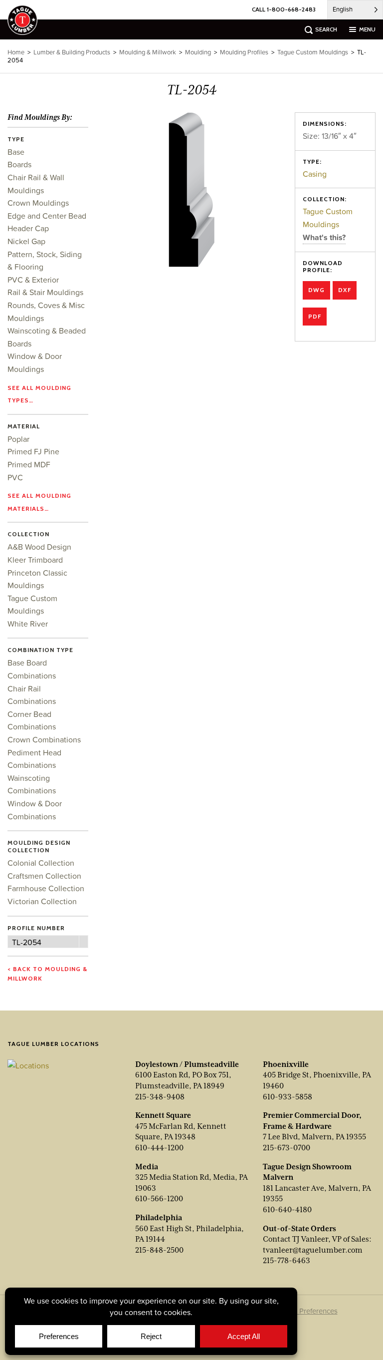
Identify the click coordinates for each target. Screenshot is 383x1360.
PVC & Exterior (33, 280)
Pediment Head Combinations (34, 758)
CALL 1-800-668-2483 (284, 9)
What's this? (324, 237)
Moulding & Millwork (147, 52)
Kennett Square (163, 1115)
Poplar (18, 439)
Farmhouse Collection (45, 888)
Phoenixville (286, 1064)
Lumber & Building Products (71, 52)
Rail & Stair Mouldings (45, 292)
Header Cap (28, 228)
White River (27, 624)
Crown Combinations (44, 739)
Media (146, 1166)
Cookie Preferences (306, 1311)
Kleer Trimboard (35, 560)
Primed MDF (28, 464)
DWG (316, 290)
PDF (314, 316)
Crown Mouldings (38, 203)
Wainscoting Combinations (31, 784)
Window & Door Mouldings (34, 362)
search (326, 29)
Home (15, 52)
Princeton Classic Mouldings (37, 579)
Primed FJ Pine (33, 451)
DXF (344, 290)
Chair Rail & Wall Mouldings (35, 183)
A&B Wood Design (39, 547)
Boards (19, 164)
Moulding (198, 52)
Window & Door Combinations (34, 809)
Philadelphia (158, 1217)
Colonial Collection (40, 863)
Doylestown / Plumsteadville (187, 1064)
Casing (315, 174)
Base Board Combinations (31, 669)
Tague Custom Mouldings (328, 217)
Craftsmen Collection (44, 876)
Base (15, 152)
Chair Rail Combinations (31, 694)
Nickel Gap (26, 241)
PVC (15, 477)
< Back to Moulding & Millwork (47, 973)
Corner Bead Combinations (31, 720)
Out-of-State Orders (299, 1228)
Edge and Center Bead (46, 216)
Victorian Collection (42, 901)
